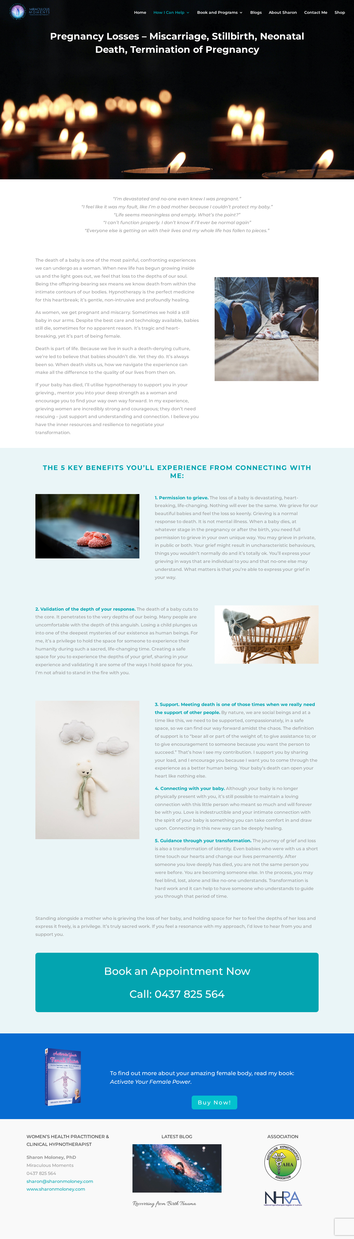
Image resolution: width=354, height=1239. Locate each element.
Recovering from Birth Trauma (164, 1204)
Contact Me (315, 13)
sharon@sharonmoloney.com (60, 1181)
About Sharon (283, 13)
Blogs (256, 13)
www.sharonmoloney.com (56, 1189)
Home (140, 13)
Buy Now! (214, 1102)
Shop (340, 13)
